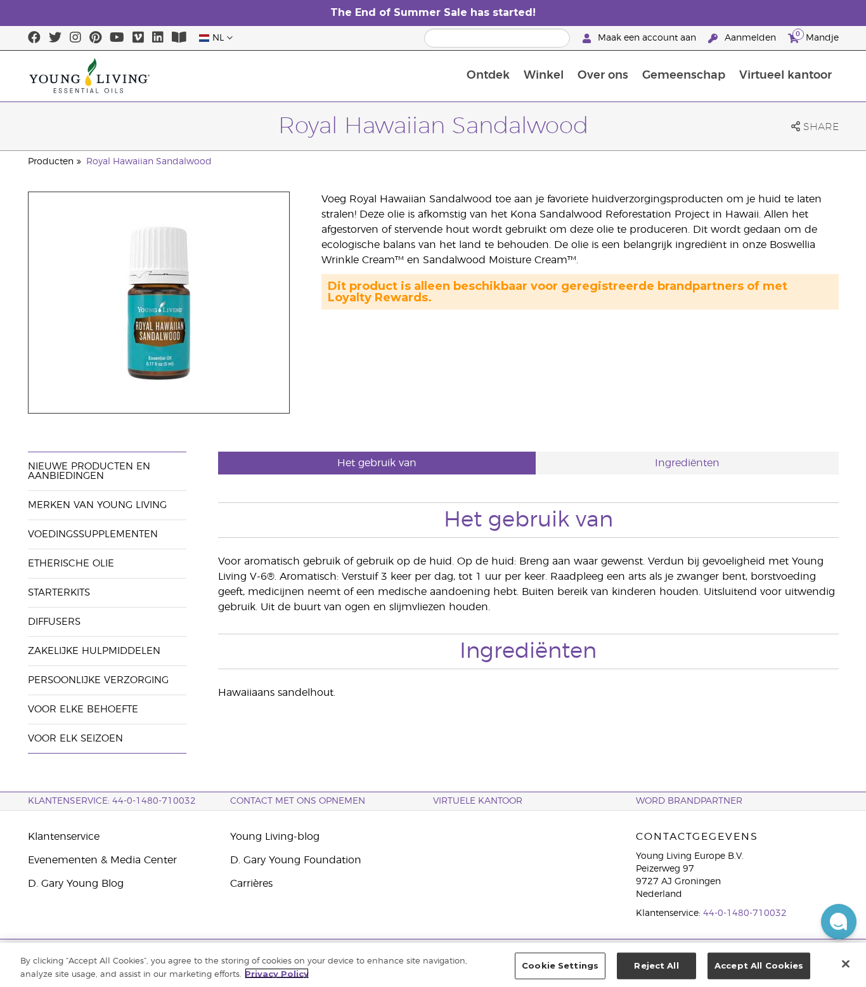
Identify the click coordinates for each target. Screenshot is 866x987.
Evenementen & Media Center (102, 860)
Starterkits (59, 593)
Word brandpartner (689, 801)
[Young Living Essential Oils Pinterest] (95, 38)
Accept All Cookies (758, 965)
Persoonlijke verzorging (98, 680)
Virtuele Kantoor (477, 801)
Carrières (251, 884)
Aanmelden (750, 38)
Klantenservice (64, 837)
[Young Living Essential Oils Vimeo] (138, 38)
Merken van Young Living (97, 505)
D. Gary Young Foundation (295, 860)
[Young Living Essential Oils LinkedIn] (158, 38)
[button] (838, 921)
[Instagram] (75, 38)
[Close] (846, 963)
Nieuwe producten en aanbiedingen (89, 471)
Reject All (656, 965)
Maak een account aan (647, 38)
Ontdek (488, 75)
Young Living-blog (275, 837)
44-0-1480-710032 (745, 913)
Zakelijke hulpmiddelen (94, 651)
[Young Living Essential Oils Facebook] (34, 38)
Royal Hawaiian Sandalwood (149, 161)
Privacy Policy (277, 973)
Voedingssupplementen (93, 534)
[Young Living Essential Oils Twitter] (55, 38)
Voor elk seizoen (75, 738)
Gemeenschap (683, 75)
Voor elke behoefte (83, 709)
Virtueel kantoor (785, 75)
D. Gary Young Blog (76, 884)
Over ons (603, 75)
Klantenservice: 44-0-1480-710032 (112, 801)
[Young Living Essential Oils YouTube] (117, 38)
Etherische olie (71, 563)
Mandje (817, 36)
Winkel (544, 75)
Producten (51, 161)
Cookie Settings (560, 965)
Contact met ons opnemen (297, 801)
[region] (433, 965)
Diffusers (54, 622)
